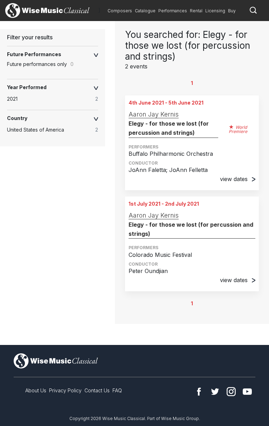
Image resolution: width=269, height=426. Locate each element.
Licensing (215, 10)
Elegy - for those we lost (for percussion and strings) (169, 128)
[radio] (56, 99)
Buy (232, 10)
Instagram (231, 391)
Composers (120, 10)
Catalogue (145, 10)
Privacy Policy (65, 390)
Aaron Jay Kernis (154, 114)
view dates (234, 178)
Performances (172, 10)
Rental (196, 10)
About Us (35, 390)
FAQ (117, 390)
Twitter (215, 391)
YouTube (247, 391)
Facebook (199, 391)
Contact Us (97, 390)
